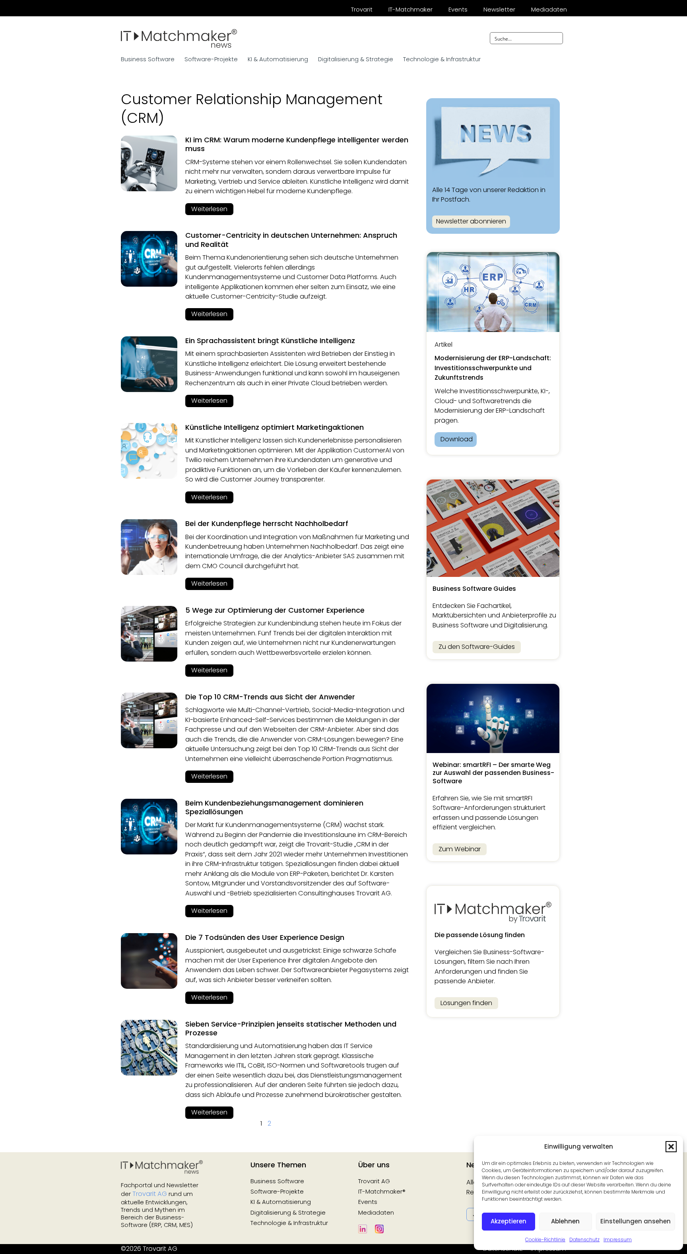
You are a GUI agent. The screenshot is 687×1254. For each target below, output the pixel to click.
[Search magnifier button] (557, 38)
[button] (671, 1147)
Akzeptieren (508, 1221)
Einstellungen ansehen (635, 1221)
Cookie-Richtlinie (545, 1239)
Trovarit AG (149, 1193)
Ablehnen (565, 1221)
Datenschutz (584, 1239)
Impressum (618, 1239)
